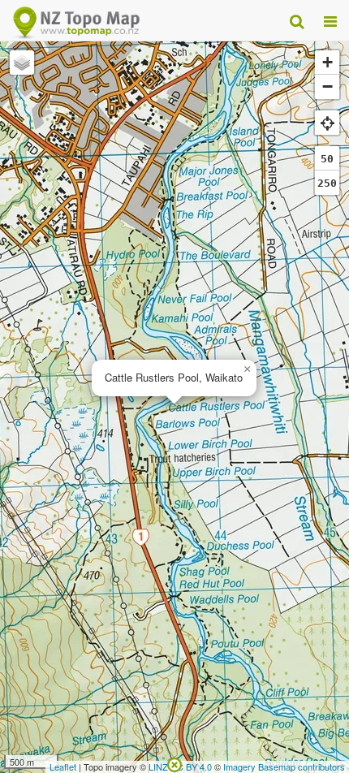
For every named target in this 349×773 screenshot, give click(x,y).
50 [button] (327, 159)
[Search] (297, 20)
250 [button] (327, 183)
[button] (246, 369)
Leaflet (63, 766)
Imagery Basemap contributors (284, 766)
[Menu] (330, 20)
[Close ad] (174, 763)
